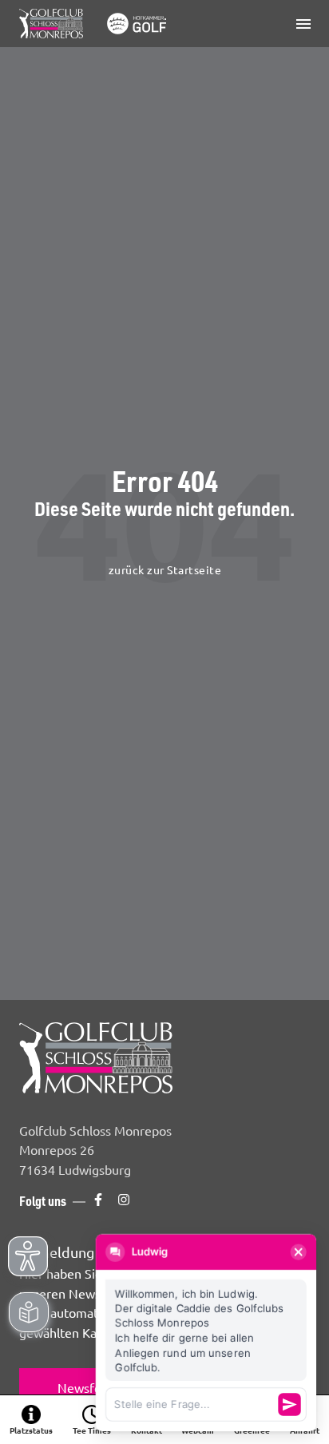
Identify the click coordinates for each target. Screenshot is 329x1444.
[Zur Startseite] (95, 23)
